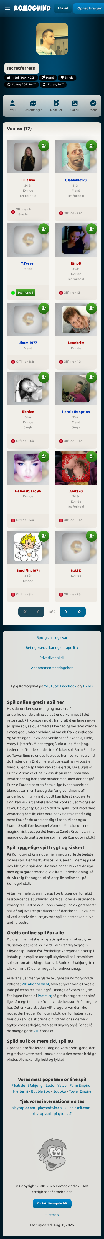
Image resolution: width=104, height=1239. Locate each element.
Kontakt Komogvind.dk (52, 1203)
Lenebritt (76, 343)
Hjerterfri (20, 1091)
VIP (36, 1031)
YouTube (51, 686)
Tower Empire (80, 1091)
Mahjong (35, 1085)
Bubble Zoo (40, 1091)
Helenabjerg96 (28, 491)
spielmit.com (80, 1108)
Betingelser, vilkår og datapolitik (52, 648)
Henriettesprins (76, 412)
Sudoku (59, 1091)
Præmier (44, 996)
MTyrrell (28, 264)
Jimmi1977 (28, 343)
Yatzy (62, 1085)
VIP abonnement (35, 984)
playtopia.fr (63, 1114)
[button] (93, 106)
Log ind (63, 8)
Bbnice (28, 412)
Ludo (50, 1085)
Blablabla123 (76, 180)
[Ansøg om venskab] (43, 145)
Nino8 (76, 264)
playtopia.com (23, 1108)
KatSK (76, 571)
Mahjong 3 (25, 292)
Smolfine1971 (28, 571)
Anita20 (76, 491)
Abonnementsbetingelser (52, 668)
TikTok (88, 686)
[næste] (66, 612)
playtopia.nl (41, 1114)
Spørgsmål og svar (52, 638)
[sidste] (79, 612)
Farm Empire (80, 1085)
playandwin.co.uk (52, 1108)
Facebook (68, 686)
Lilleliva (28, 180)
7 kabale (18, 1085)
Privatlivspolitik (52, 658)
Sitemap (52, 1215)
